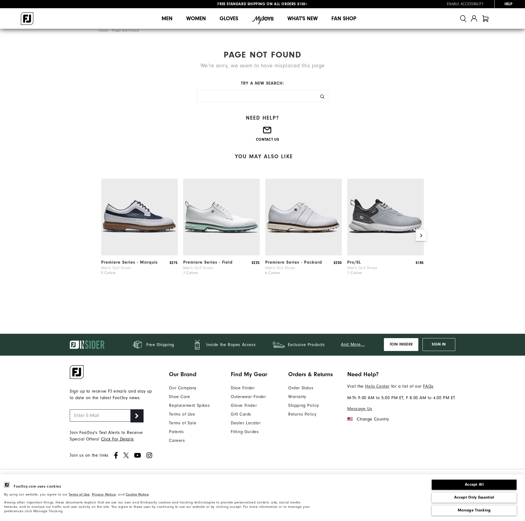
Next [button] (421, 235)
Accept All (474, 484)
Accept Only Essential (474, 497)
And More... (353, 344)
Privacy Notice (104, 494)
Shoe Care (179, 396)
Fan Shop (343, 18)
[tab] (485, 18)
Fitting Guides (245, 431)
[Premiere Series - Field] (221, 254)
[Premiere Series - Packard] (303, 254)
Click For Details (117, 439)
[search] (463, 18)
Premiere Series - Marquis (129, 262)
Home (103, 31)
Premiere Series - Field (208, 262)
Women (196, 18)
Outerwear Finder (248, 396)
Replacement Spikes (189, 405)
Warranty (297, 396)
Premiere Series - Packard (293, 262)
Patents (176, 431)
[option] (139, 235)
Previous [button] (103, 235)
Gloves (229, 18)
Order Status (300, 387)
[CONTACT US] (267, 132)
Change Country (373, 419)
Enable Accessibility (465, 4)
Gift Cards (241, 414)
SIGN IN (439, 344)
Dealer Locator (246, 423)
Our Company (183, 387)
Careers (177, 440)
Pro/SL (354, 262)
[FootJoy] (27, 18)
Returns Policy (302, 414)
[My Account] (474, 18)
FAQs (428, 386)
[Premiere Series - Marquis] (139, 254)
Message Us (359, 408)
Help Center (377, 386)
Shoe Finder (243, 387)
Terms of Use (79, 494)
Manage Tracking (474, 510)
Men (167, 18)
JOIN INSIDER (401, 344)
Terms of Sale (182, 423)
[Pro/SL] (385, 254)
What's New (302, 18)
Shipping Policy (303, 405)
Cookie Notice (137, 494)
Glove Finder (244, 405)
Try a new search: (262, 83)
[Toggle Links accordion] (189, 374)
